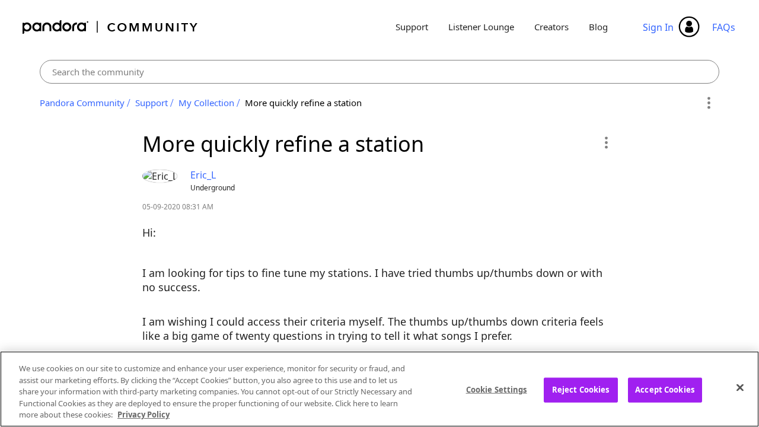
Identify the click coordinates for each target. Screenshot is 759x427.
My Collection (206, 103)
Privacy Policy (143, 414)
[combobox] (380, 72)
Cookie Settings (496, 389)
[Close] (740, 388)
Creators (551, 27)
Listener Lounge (481, 27)
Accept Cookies (664, 389)
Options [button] (708, 103)
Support (412, 27)
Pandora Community (110, 27)
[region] (379, 389)
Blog (598, 27)
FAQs (723, 27)
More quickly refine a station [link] (303, 103)
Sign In (658, 27)
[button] (606, 142)
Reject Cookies (581, 389)
